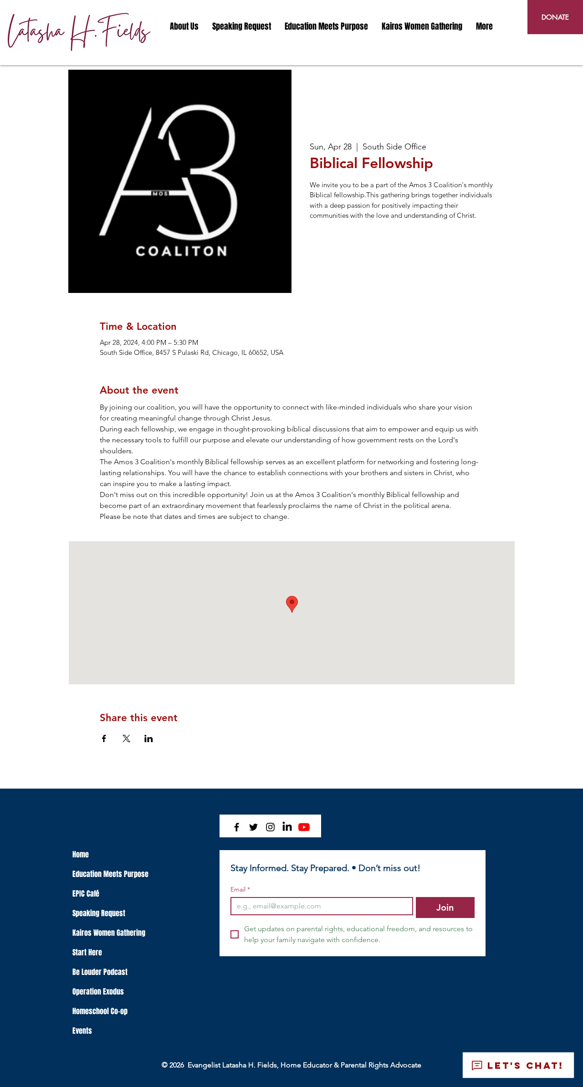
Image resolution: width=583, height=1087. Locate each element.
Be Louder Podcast (100, 972)
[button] (184, 27)
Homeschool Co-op (100, 1011)
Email (240, 889)
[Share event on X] (126, 738)
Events (82, 1030)
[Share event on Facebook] (104, 738)
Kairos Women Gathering (108, 933)
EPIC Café (85, 893)
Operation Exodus (98, 991)
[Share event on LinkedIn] (148, 738)
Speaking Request (98, 913)
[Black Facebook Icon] (236, 827)
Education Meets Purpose (110, 874)
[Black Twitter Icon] (253, 827)
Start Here (87, 952)
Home (80, 854)
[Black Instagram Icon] (270, 827)
